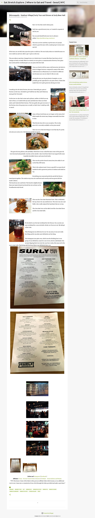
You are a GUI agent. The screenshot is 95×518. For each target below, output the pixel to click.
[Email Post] (10, 487)
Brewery (11, 489)
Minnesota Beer (52, 489)
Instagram (37, 476)
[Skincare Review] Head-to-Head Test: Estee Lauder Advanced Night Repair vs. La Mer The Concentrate (79, 110)
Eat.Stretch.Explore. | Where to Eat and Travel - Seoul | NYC (34, 2)
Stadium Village (32, 491)
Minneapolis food (37, 489)
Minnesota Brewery (14, 491)
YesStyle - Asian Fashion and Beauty (51, 478)
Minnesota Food (23, 491)
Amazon (38, 478)
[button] (10, 20)
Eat (24, 489)
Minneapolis (29, 489)
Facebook (43, 476)
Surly (39, 491)
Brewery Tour (18, 489)
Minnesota (45, 489)
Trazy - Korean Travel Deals (27, 478)
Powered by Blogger (48, 513)
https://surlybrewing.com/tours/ (46, 38)
